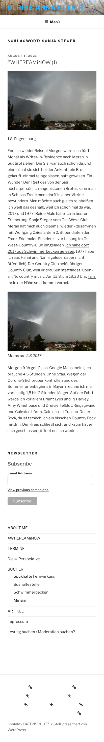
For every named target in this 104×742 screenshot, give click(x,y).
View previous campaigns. (28, 490)
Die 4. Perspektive (24, 559)
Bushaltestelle (27, 584)
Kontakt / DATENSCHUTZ (28, 724)
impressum (18, 621)
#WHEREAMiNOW (24, 538)
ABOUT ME (18, 528)
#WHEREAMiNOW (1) (32, 62)
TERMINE (16, 548)
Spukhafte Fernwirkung (35, 576)
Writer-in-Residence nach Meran (55, 157)
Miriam (20, 600)
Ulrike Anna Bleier (46, 7)
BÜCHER (15, 569)
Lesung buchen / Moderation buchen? (41, 632)
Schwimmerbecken (31, 592)
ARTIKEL (16, 611)
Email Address (20, 473)
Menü (55, 22)
